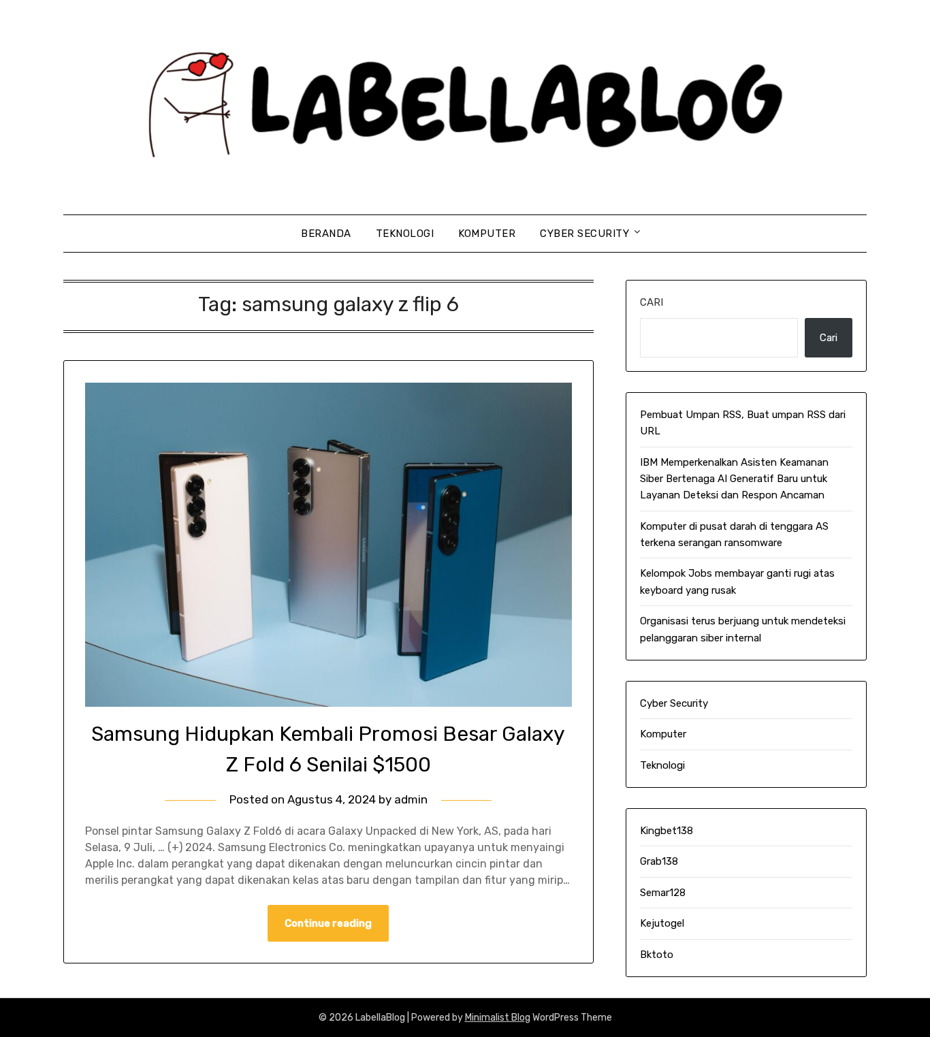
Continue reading (328, 923)
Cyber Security (584, 233)
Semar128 (663, 893)
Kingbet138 (666, 831)
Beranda (326, 233)
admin (411, 799)
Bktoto (656, 954)
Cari (651, 302)
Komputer (486, 233)
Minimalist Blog (497, 1017)
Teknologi (405, 233)
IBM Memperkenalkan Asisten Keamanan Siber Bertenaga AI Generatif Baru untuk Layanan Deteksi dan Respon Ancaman (734, 479)
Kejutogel (662, 923)
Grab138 (659, 861)
